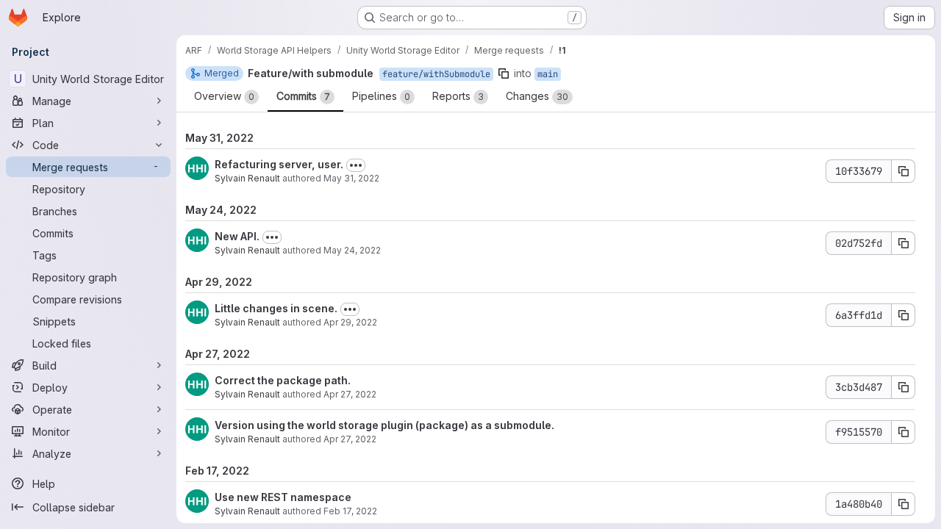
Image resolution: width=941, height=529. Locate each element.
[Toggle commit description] (355, 165)
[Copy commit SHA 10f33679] (903, 171)
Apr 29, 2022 (350, 322)
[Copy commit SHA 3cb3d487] (903, 387)
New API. (237, 236)
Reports (458, 96)
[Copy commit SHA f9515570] (903, 432)
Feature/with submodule (310, 73)
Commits (303, 96)
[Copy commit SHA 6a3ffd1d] (903, 315)
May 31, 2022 (351, 178)
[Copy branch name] (503, 73)
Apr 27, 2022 (349, 394)
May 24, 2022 (352, 250)
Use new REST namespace (283, 497)
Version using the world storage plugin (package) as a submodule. (384, 425)
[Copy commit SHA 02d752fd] (903, 243)
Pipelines (381, 96)
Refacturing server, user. (279, 164)
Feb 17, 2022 (350, 511)
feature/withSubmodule (436, 74)
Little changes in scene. (276, 308)
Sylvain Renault (247, 178)
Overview (224, 96)
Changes (537, 96)
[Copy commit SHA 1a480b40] (903, 504)
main (547, 74)
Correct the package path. (283, 380)
